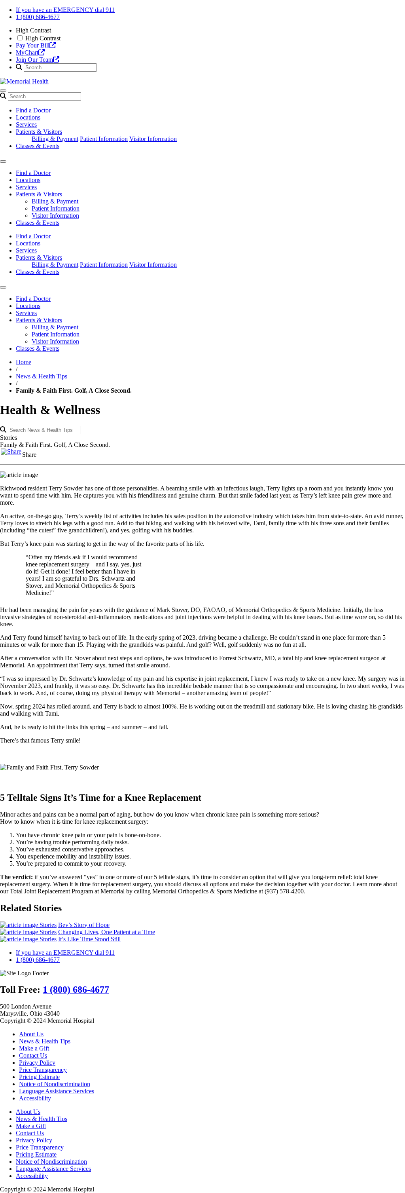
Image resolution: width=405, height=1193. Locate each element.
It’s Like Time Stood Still (89, 939)
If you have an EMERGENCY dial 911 (65, 9)
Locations (28, 117)
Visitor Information (153, 138)
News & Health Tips (41, 376)
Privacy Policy (37, 1062)
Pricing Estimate (39, 1076)
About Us (31, 1034)
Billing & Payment (55, 138)
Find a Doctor (33, 110)
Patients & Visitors (39, 131)
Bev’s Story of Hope (84, 924)
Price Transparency (43, 1069)
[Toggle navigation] (3, 90)
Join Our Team (34, 59)
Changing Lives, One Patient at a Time (106, 932)
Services (26, 124)
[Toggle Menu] (3, 161)
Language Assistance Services (56, 1091)
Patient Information (104, 138)
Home (23, 362)
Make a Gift (34, 1048)
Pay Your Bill (32, 45)
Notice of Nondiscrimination (54, 1084)
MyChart (27, 52)
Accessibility (35, 1098)
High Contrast (43, 38)
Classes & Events (37, 145)
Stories (48, 924)
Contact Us (33, 1055)
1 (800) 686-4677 (38, 16)
